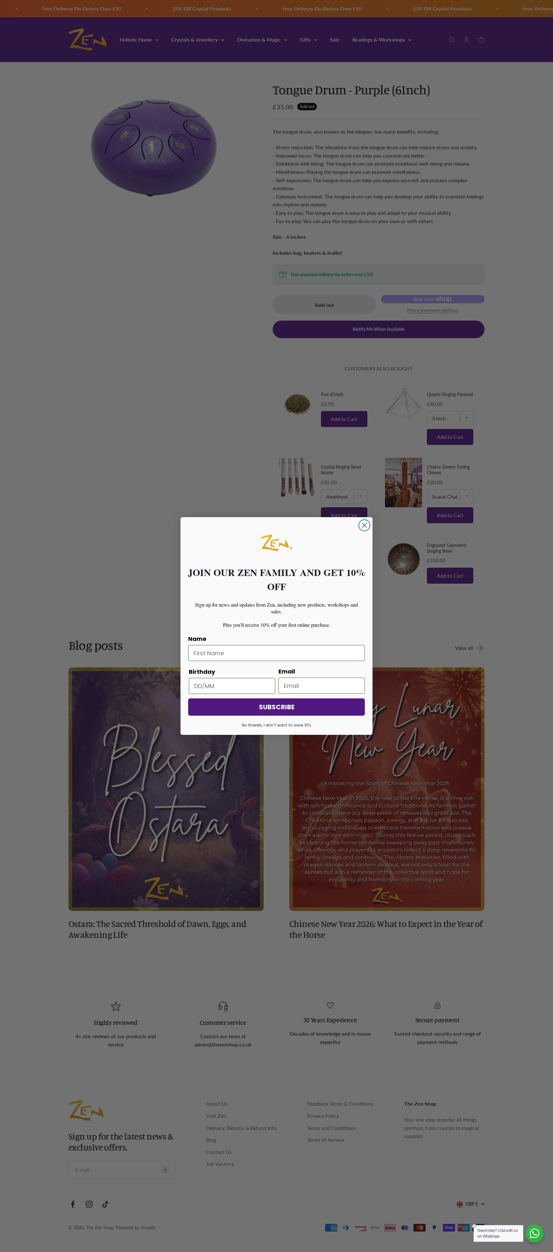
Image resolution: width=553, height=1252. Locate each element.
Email (286, 671)
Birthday (202, 672)
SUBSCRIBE (276, 707)
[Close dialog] (364, 525)
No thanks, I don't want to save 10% (276, 725)
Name (197, 639)
